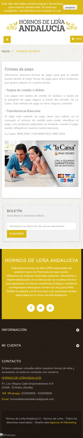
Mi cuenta (11, 345)
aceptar (70, 7)
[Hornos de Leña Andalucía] (41, 23)
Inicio (6, 51)
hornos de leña (63, 368)
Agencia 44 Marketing (63, 422)
